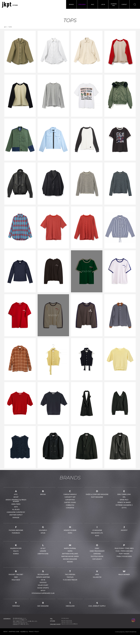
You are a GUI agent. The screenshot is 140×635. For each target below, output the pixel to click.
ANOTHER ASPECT (15, 515)
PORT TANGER (124, 554)
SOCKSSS (43, 582)
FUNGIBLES (16, 533)
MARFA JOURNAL (70, 548)
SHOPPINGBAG (114, 4)
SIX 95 (43, 580)
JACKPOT (124, 530)
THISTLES (70, 577)
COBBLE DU (70, 505)
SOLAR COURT (43, 585)
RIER (16, 577)
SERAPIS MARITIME (43, 577)
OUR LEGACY (97, 559)
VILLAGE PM (97, 577)
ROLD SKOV (16, 580)
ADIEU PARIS (15, 504)
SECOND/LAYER (43, 574)
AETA (16, 507)
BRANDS (71, 4)
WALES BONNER (124, 574)
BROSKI (43, 494)
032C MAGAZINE (43, 606)
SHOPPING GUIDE (14, 631)
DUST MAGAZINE (97, 497)
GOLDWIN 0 (43, 530)
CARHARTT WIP (70, 497)
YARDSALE (16, 606)
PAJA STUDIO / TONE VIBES (124, 548)
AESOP (15, 497)
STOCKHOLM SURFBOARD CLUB (43, 593)
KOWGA (16, 554)
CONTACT (124, 4)
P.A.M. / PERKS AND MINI (124, 551)
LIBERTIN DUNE (43, 554)
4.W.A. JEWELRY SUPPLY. (97, 606)
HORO (70, 533)
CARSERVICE (70, 500)
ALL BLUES (16, 509)
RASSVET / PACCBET (16, 574)
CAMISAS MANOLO (70, 494)
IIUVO (97, 535)
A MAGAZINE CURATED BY (16, 512)
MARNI (70, 551)
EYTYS (124, 508)
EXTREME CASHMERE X (124, 505)
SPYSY (43, 590)
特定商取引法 (24, 631)
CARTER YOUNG (70, 502)
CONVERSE (70, 508)
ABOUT (5, 631)
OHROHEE (97, 554)
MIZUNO (70, 562)
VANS (97, 574)
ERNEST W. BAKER (124, 502)
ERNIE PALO (124, 500)
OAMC (97, 548)
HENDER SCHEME (70, 530)
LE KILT (42, 548)
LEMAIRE (43, 551)
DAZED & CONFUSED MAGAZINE (97, 494)
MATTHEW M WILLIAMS (70, 554)
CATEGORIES (82, 4)
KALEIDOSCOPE (16, 548)
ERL (124, 497)
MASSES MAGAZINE (70, 559)
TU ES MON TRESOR (70, 580)
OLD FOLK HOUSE (97, 556)
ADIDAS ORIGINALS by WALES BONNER (16, 500)
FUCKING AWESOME (16, 530)
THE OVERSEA (70, 574)
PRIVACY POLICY (34, 631)
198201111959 (70, 606)
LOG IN (103, 4)
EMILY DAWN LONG (124, 494)
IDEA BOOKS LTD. (97, 533)
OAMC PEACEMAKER (97, 551)
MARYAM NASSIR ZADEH (70, 556)
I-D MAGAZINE (97, 530)
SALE (92, 4)
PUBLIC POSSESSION (124, 556)
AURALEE (16, 517)
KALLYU (16, 551)
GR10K (43, 533)
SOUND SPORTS (43, 588)
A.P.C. (16, 494)
